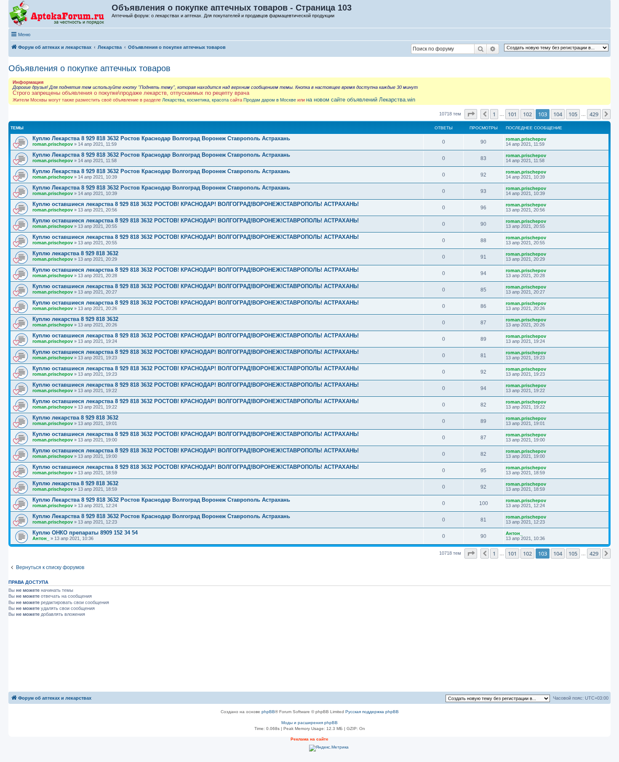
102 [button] (527, 114)
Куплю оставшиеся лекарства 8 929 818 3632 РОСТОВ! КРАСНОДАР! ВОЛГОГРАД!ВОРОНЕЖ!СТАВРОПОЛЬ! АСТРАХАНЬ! (195, 204)
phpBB (268, 711)
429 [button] (594, 114)
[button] (470, 114)
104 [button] (557, 114)
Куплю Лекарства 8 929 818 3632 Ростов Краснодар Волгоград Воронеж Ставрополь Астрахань (161, 138)
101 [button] (512, 114)
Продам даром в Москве (269, 99)
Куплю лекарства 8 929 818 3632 (75, 253)
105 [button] (572, 114)
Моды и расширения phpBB (309, 722)
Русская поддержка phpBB (372, 711)
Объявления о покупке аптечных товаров (89, 68)
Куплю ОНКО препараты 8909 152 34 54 (85, 532)
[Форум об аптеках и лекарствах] (60, 14)
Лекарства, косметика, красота (195, 99)
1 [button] (494, 114)
